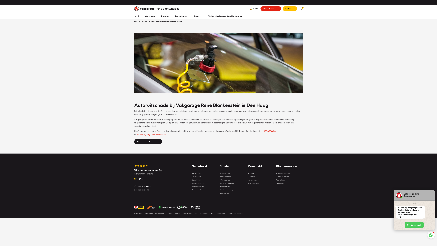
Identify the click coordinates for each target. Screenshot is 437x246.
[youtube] (139, 190)
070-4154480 (270, 131)
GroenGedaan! (168, 207)
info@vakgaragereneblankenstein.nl (152, 134)
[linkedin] (148, 190)
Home (136, 21)
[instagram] (143, 190)
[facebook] (135, 190)
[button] (433, 192)
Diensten (143, 21)
